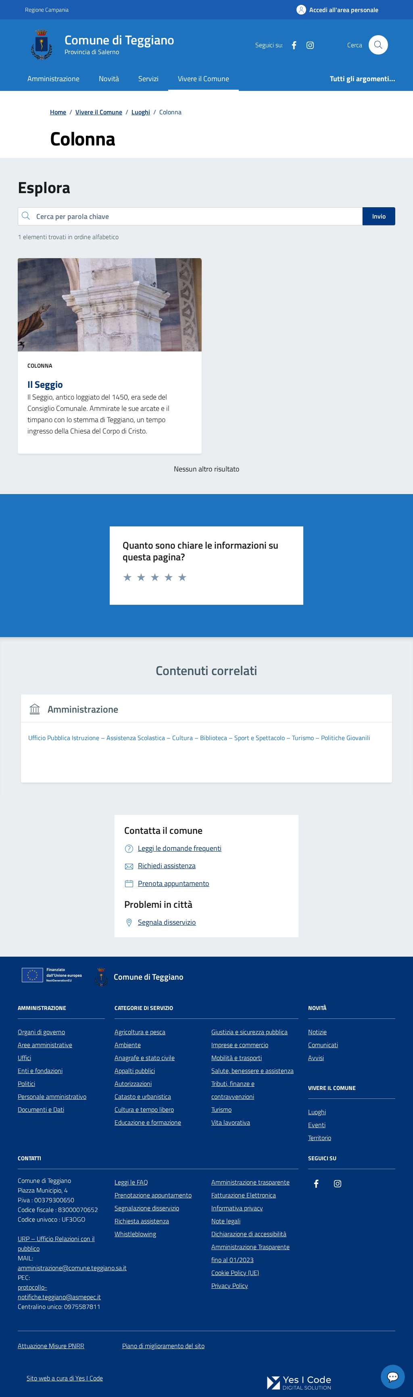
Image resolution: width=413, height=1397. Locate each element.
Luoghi (317, 1112)
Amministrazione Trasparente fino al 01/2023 (250, 1253)
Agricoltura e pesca (140, 1032)
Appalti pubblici (135, 1070)
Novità (109, 78)
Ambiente (128, 1045)
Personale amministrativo (52, 1096)
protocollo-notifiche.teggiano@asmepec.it (59, 1292)
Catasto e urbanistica (143, 1096)
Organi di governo (41, 1032)
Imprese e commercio (239, 1045)
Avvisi (316, 1057)
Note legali (225, 1221)
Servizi (148, 78)
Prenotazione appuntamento (153, 1195)
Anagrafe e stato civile (145, 1057)
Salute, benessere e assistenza (252, 1070)
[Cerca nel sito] (378, 45)
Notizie (317, 1032)
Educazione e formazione (148, 1122)
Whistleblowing (135, 1234)
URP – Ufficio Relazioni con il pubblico (56, 1243)
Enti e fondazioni (40, 1070)
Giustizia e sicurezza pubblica (249, 1032)
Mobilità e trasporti (236, 1057)
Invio (379, 216)
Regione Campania (47, 9)
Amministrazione (53, 78)
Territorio (319, 1137)
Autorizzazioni (133, 1083)
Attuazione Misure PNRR (51, 1346)
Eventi (316, 1125)
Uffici (24, 1057)
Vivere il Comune (203, 78)
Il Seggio (45, 384)
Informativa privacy (237, 1208)
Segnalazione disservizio (147, 1208)
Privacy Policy (229, 1285)
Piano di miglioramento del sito (163, 1346)
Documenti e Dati (41, 1109)
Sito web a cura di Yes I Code (65, 1378)
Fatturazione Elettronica (243, 1195)
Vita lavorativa (230, 1122)
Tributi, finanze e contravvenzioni (232, 1090)
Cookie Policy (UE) (235, 1272)
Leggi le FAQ (131, 1182)
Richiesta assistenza (142, 1221)
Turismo (221, 1109)
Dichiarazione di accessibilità (248, 1234)
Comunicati (323, 1045)
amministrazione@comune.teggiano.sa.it (72, 1268)
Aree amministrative (45, 1045)
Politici (26, 1083)
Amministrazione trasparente (250, 1182)
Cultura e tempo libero (144, 1109)
